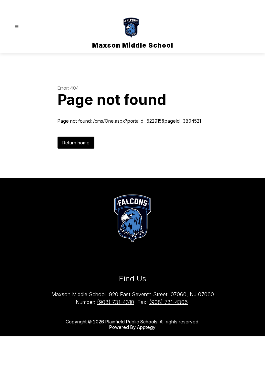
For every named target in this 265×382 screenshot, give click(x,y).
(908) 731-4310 (115, 302)
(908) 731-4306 (168, 302)
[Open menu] (16, 26)
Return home (76, 142)
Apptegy (146, 327)
